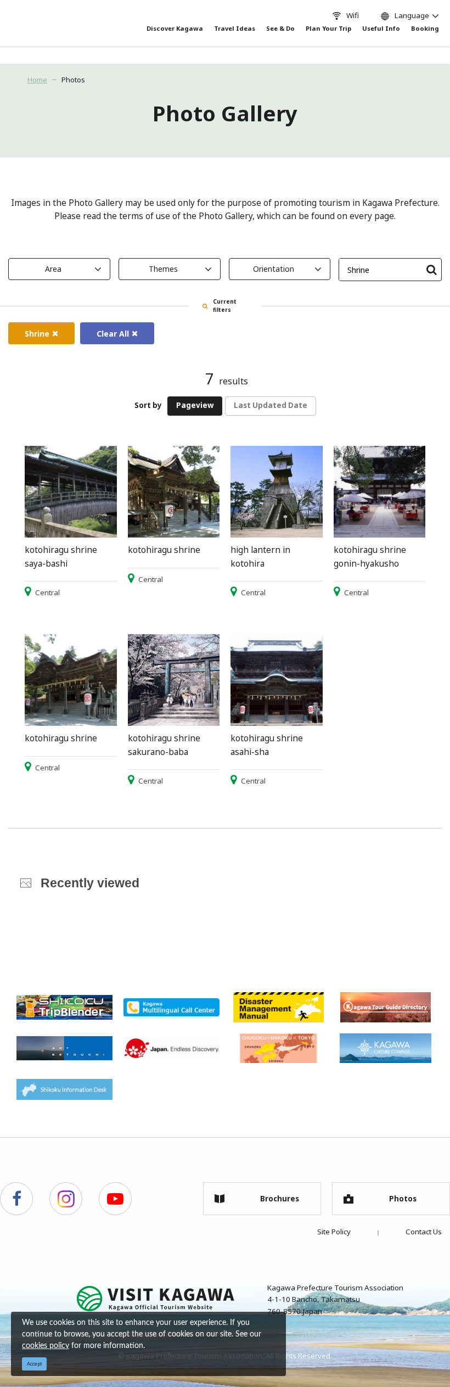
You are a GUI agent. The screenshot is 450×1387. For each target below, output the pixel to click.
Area (53, 269)
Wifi (352, 15)
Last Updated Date (270, 405)
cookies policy (45, 1346)
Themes (163, 269)
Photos (73, 80)
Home (37, 80)
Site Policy (334, 1232)
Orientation (273, 269)
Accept (34, 1363)
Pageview (194, 405)
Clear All (113, 333)
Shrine (37, 333)
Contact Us (424, 1232)
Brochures (279, 1199)
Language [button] (412, 15)
